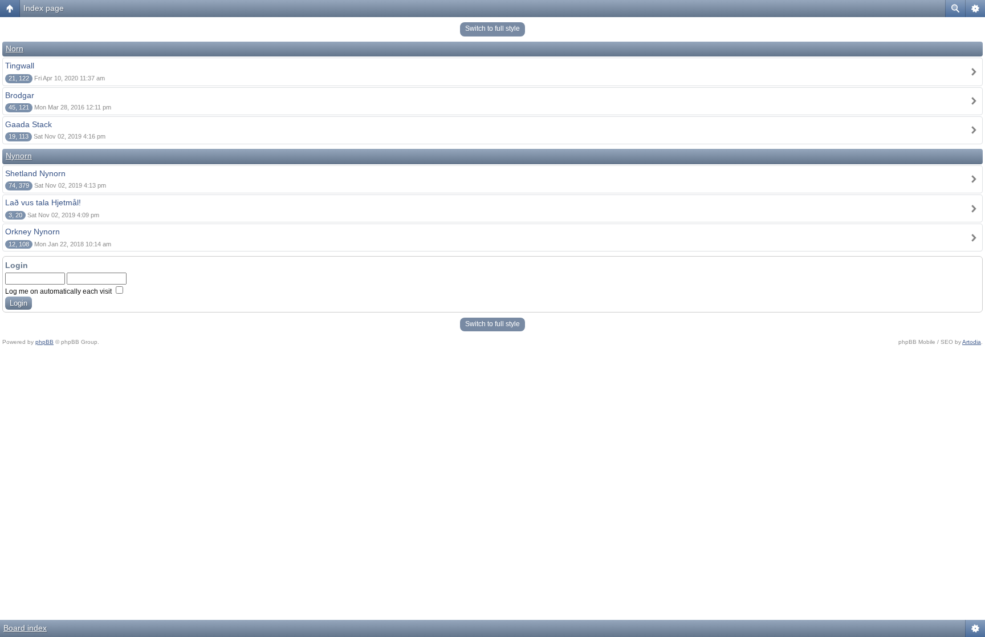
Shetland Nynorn (35, 173)
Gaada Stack (28, 124)
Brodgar (19, 95)
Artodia (971, 342)
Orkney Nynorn (32, 231)
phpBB (44, 342)
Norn (14, 48)
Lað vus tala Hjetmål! (43, 202)
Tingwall (19, 65)
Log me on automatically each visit (59, 291)
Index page (43, 8)
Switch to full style (492, 29)
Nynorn (19, 155)
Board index (25, 627)
